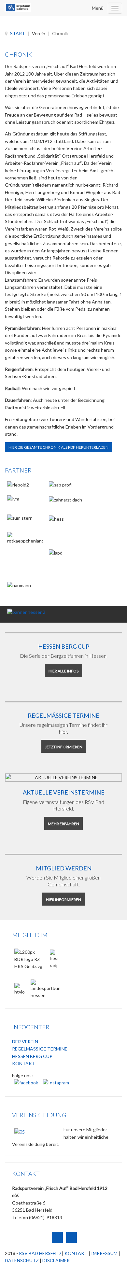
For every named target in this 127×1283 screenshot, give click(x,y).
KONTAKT (23, 1063)
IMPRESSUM (104, 1253)
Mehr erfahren (63, 823)
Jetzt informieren (63, 746)
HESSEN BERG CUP (32, 1056)
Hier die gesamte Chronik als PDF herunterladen (58, 447)
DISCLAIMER (56, 1260)
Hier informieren (63, 899)
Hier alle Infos (63, 671)
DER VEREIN (25, 1041)
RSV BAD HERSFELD (40, 1253)
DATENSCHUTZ (22, 1260)
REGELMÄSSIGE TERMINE (39, 1048)
